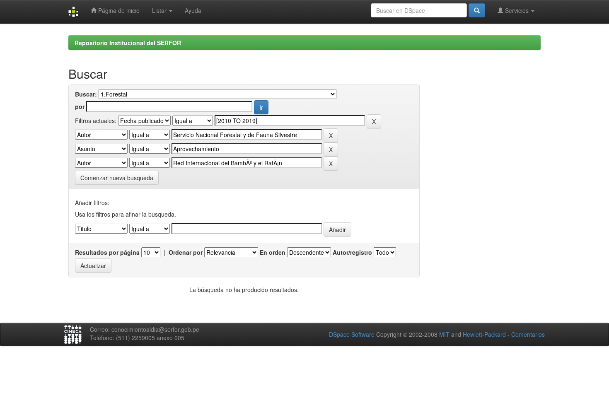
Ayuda (193, 10)
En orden (272, 252)
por (80, 106)
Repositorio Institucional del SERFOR (128, 43)
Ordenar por (186, 252)
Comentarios (528, 334)
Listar (160, 10)
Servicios (516, 10)
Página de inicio (118, 10)
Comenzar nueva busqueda (116, 178)
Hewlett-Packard (484, 334)
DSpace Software (352, 334)
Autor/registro (352, 252)
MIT (444, 334)
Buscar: (86, 94)
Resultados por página (107, 252)
